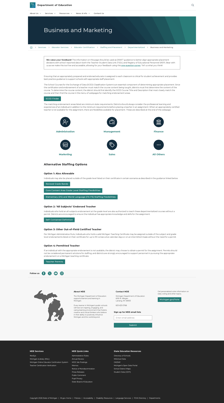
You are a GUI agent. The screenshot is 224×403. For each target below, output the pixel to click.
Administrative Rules (80, 356)
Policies (77, 398)
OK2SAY (117, 362)
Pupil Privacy (77, 378)
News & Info (81, 13)
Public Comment (79, 375)
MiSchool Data (120, 359)
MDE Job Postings (79, 362)
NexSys (33, 356)
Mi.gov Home (65, 398)
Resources (64, 13)
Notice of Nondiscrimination (83, 369)
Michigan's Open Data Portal (125, 365)
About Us (34, 13)
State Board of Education (82, 382)
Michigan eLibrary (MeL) (39, 359)
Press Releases (78, 372)
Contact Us (99, 13)
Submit (133, 325)
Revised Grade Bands (57, 184)
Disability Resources (104, 398)
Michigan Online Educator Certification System (49, 362)
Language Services (123, 398)
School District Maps (122, 369)
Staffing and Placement (111, 47)
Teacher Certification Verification (43, 365)
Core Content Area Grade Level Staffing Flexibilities (73, 190)
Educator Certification (84, 47)
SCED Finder (52, 99)
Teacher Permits (54, 262)
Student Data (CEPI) (122, 372)
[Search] (192, 5)
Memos (75, 365)
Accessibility (88, 398)
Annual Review (78, 359)
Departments (154, 398)
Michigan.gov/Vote (169, 299)
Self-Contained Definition (59, 220)
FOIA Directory (140, 398)
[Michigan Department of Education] (31, 47)
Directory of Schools (122, 356)
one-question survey (131, 65)
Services (49, 13)
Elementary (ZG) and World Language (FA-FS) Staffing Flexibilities (81, 197)
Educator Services (60, 47)
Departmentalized (136, 47)
